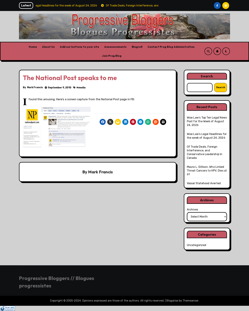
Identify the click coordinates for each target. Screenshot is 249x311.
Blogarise (172, 300)
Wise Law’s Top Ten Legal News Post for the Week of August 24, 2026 (207, 121)
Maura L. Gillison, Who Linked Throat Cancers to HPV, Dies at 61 (207, 170)
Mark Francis (35, 87)
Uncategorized (196, 245)
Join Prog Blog (111, 55)
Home (33, 46)
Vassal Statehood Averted (204, 183)
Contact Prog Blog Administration (171, 46)
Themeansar (190, 300)
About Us (48, 46)
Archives (192, 209)
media (82, 87)
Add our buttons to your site (79, 46)
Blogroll (137, 46)
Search (207, 76)
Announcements (115, 46)
